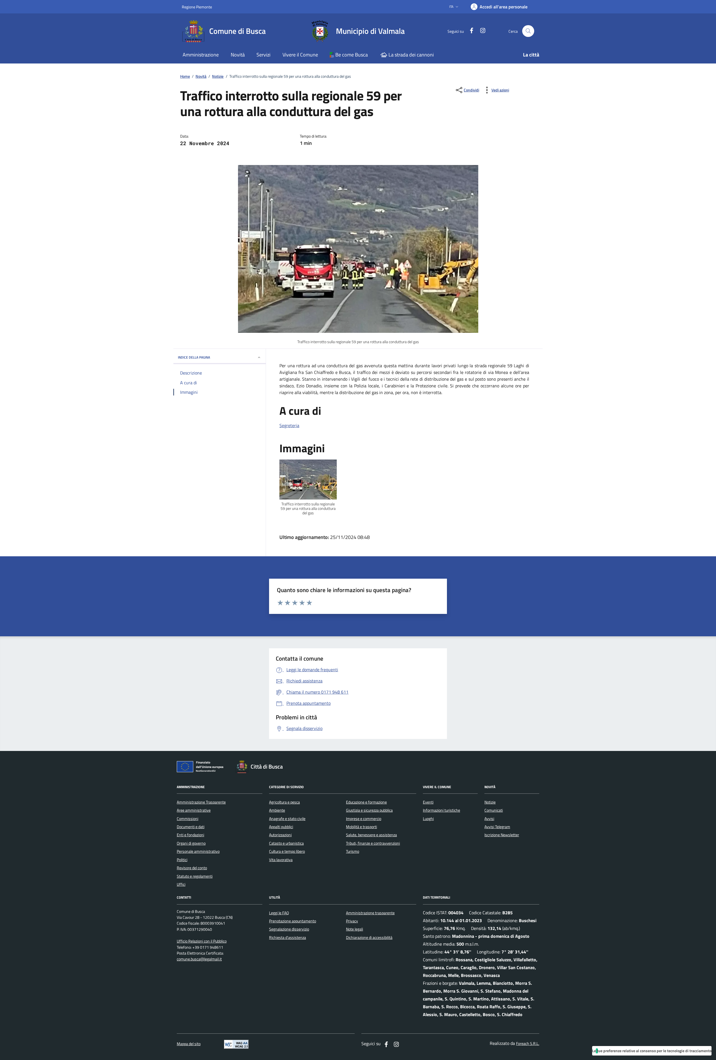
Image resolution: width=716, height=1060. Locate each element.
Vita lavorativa (281, 860)
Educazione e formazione (366, 802)
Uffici (181, 884)
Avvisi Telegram (497, 827)
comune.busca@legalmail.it (199, 959)
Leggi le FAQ (279, 913)
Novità (201, 76)
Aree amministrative (194, 810)
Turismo (352, 851)
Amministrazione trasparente (370, 913)
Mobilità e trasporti (361, 827)
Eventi (428, 802)
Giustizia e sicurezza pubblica (369, 810)
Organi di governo (191, 843)
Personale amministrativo (198, 851)
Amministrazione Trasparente (201, 802)
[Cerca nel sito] (528, 31)
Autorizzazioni (280, 835)
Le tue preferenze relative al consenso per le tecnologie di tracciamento (652, 1051)
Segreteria (289, 425)
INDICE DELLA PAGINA (194, 357)
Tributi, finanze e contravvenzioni (373, 843)
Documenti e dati (190, 827)
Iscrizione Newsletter (501, 835)
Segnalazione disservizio (289, 929)
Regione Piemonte (197, 7)
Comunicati (493, 810)
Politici (182, 860)
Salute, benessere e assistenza (371, 835)
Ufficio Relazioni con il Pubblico (202, 941)
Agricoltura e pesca (284, 802)
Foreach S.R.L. (527, 1044)
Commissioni (187, 819)
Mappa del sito (189, 1044)
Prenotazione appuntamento (292, 921)
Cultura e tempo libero (287, 851)
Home (185, 76)
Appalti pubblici (281, 827)
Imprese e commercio (363, 819)
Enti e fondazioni (190, 835)
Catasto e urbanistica (286, 843)
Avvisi (489, 819)
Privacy (352, 921)
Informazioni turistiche (441, 810)
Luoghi (428, 819)
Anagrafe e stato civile (287, 819)
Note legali (354, 929)
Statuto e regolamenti (195, 876)
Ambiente (277, 810)
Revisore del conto (192, 868)
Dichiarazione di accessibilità (369, 937)
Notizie (217, 76)
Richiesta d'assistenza (287, 937)
